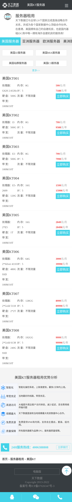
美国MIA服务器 (51, 52)
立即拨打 (63, 447)
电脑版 (37, 471)
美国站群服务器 (18, 63)
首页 (5, 459)
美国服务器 (10, 41)
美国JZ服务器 (17, 52)
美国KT (31, 459)
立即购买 (63, 96)
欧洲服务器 (51, 41)
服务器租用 (17, 459)
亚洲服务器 (31, 41)
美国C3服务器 (51, 63)
